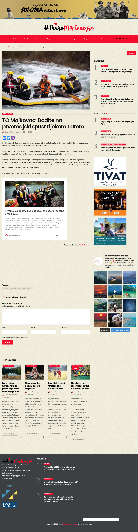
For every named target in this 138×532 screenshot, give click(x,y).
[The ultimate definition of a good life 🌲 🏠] (115, 291)
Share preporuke (73, 39)
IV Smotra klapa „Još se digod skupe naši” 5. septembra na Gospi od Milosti (118, 85)
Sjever (75, 368)
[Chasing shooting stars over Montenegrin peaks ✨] (129, 305)
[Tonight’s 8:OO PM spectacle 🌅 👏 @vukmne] (100, 291)
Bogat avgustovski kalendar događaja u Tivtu (117, 122)
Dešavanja (11, 47)
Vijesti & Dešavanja (15, 39)
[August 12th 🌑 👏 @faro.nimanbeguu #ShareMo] (100, 320)
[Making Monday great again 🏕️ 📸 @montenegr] (100, 305)
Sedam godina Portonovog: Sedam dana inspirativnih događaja (118, 148)
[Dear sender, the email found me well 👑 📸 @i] (129, 277)
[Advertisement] (46, 265)
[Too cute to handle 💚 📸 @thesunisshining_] (115, 305)
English (87, 39)
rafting (5, 289)
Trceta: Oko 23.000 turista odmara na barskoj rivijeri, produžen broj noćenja (116, 70)
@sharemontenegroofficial (92, 519)
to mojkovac (27, 289)
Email (33, 327)
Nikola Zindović (84, 245)
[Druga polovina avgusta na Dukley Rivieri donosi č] (115, 320)
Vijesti (104, 66)
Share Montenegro (70, 524)
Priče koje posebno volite (52, 39)
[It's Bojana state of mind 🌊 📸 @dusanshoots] (115, 277)
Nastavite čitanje (9, 434)
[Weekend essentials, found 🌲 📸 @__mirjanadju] (100, 277)
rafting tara (15, 289)
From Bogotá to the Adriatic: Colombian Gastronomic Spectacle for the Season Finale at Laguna (117, 101)
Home (4, 47)
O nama (97, 39)
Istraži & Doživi (33, 39)
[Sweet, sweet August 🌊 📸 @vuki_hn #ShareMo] (129, 320)
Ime (3, 327)
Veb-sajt (64, 327)
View (10, 372)
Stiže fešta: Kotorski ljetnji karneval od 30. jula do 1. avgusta (118, 135)
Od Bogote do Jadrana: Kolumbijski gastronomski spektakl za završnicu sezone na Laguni (58, 499)
